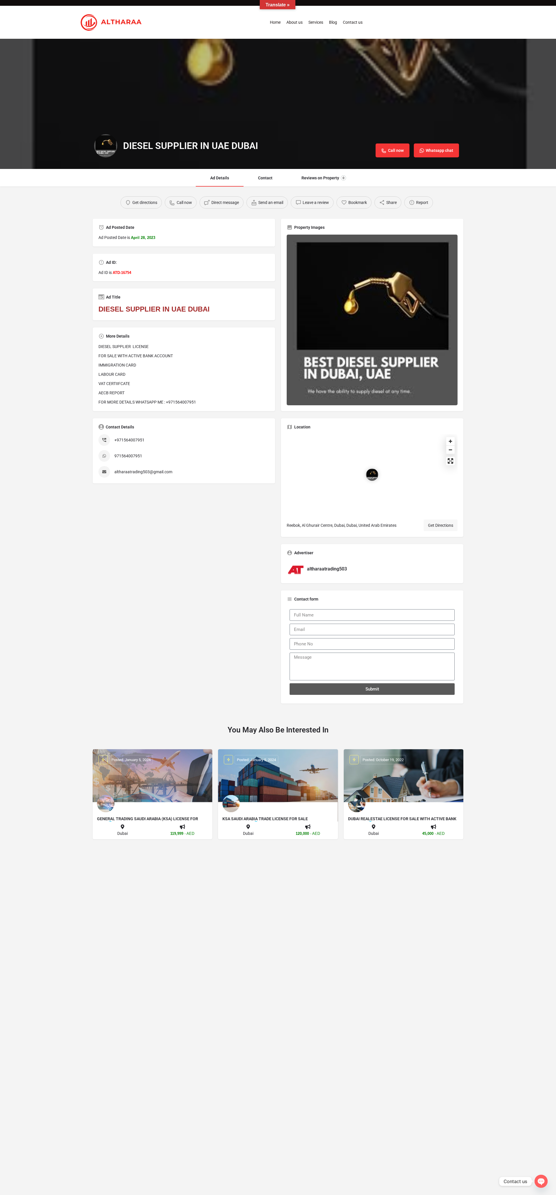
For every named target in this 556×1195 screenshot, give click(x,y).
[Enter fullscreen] (450, 461)
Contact (265, 178)
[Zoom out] (450, 449)
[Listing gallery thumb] (372, 320)
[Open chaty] (541, 1181)
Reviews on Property (322, 178)
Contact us (353, 22)
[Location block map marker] (372, 475)
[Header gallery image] (278, 104)
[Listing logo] (105, 145)
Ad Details (219, 178)
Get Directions (440, 525)
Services (315, 22)
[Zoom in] (450, 441)
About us (294, 22)
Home (275, 22)
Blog (333, 22)
